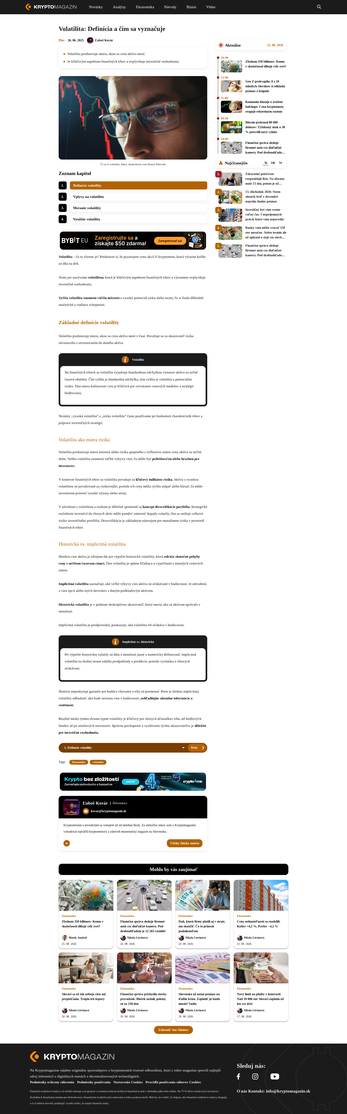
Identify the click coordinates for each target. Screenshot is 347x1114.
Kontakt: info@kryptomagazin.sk (279, 1091)
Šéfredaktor (120, 803)
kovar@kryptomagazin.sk (108, 811)
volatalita (98, 762)
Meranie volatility (87, 208)
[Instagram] (255, 1076)
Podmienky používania (94, 1082)
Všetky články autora (184, 843)
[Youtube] (274, 1076)
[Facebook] (238, 1076)
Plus (61, 40)
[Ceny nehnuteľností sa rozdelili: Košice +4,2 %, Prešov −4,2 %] (261, 895)
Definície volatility (87, 185)
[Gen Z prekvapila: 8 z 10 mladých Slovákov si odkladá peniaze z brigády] (231, 87)
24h (273, 162)
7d (280, 162)
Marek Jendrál (78, 937)
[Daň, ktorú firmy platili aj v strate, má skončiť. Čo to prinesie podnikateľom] (202, 895)
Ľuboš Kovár (104, 40)
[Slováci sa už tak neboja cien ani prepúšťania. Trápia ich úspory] (86, 968)
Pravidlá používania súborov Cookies (173, 1082)
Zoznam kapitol (75, 173)
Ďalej (194, 747)
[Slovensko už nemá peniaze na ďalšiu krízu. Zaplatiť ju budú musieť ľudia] (202, 968)
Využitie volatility (86, 219)
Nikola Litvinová (137, 937)
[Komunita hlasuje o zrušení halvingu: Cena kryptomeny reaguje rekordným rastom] (231, 107)
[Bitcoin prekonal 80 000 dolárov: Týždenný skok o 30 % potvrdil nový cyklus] (231, 127)
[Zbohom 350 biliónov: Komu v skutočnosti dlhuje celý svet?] (231, 66)
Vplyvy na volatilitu (88, 197)
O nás (242, 1091)
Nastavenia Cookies (128, 1082)
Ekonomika (78, 762)
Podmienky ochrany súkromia (52, 1082)
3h (265, 162)
